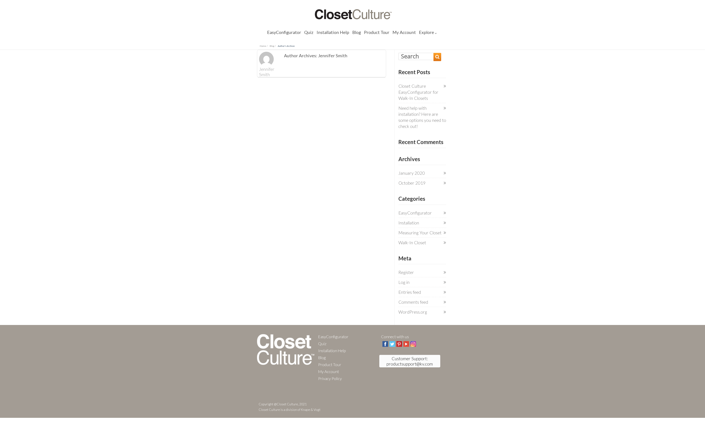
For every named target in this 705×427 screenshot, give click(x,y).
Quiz (320, 33)
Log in (404, 282)
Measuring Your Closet (420, 232)
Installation (408, 222)
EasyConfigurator (301, 33)
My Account (390, 33)
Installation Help (337, 33)
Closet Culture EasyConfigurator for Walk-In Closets (418, 92)
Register (406, 272)
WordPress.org (412, 312)
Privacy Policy (330, 378)
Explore (407, 33)
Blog (355, 33)
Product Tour (370, 33)
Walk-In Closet (412, 242)
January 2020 (411, 173)
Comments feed (413, 302)
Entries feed (409, 292)
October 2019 (412, 183)
